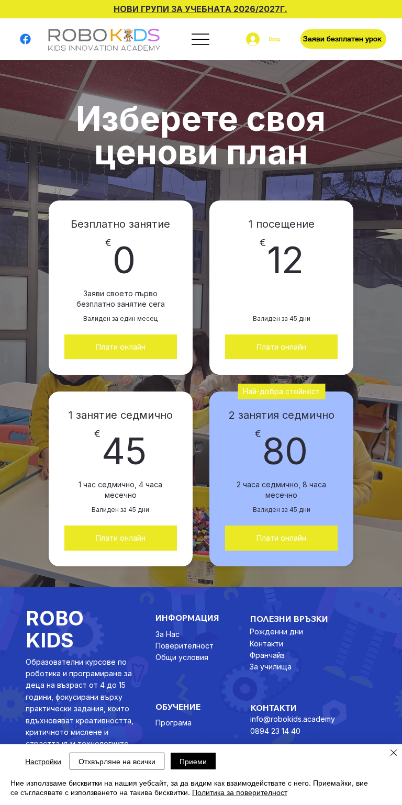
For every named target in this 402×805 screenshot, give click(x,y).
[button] (343, 39)
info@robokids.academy (292, 718)
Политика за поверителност (239, 792)
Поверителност (184, 645)
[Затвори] (393, 753)
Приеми (193, 761)
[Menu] (200, 39)
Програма (173, 722)
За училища (271, 666)
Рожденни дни (276, 631)
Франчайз (267, 655)
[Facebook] (25, 39)
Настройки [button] (43, 761)
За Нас (167, 634)
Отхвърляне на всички (117, 761)
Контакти (266, 643)
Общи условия (181, 657)
